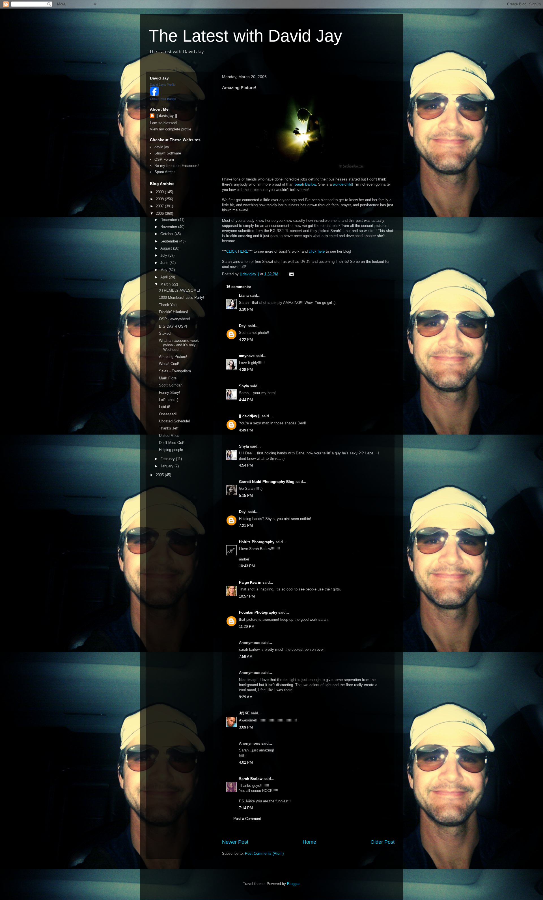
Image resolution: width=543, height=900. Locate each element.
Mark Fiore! (168, 378)
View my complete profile (170, 129)
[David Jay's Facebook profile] (154, 94)
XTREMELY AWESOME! (179, 290)
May (164, 270)
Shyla (244, 386)
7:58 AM (246, 656)
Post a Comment (247, 819)
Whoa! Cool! (169, 364)
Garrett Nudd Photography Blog (266, 482)
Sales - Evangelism (175, 371)
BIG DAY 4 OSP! (173, 326)
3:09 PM (246, 727)
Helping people (171, 450)
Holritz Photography (256, 542)
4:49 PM (246, 430)
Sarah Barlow (305, 184)
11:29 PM (247, 626)
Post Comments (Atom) (264, 853)
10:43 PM (247, 566)
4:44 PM (246, 400)
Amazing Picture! (173, 357)
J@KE (244, 713)
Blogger (293, 884)
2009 (160, 192)
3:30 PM (246, 309)
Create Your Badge (163, 98)
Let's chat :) (168, 400)
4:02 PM (246, 762)
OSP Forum (164, 159)
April (164, 277)
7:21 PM (246, 525)
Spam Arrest (164, 172)
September (169, 241)
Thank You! (168, 305)
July (164, 255)
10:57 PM (247, 596)
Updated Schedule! (174, 421)
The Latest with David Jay (245, 35)
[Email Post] (291, 274)
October (167, 234)
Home (309, 842)
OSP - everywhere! (174, 319)
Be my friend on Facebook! (176, 166)
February (168, 459)
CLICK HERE (237, 251)
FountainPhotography (258, 612)
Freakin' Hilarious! (173, 312)
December (169, 220)
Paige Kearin (250, 582)
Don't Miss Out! (171, 443)
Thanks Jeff (168, 428)
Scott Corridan (170, 385)
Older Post (382, 842)
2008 (160, 199)
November (169, 227)
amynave (247, 356)
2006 (160, 213)
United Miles (169, 435)
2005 (160, 475)
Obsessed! (168, 414)
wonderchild (342, 184)
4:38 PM (246, 370)
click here (317, 251)
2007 (160, 206)
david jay (161, 147)
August (166, 248)
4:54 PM (246, 465)
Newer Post (235, 842)
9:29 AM (246, 697)
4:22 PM (246, 340)
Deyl (243, 326)
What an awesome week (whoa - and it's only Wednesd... (179, 344)
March (166, 284)
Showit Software (167, 153)
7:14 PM (246, 808)
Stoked (165, 333)
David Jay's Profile (162, 84)
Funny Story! (169, 392)
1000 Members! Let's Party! (181, 297)
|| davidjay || (249, 416)
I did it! (164, 407)
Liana (244, 295)
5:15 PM (246, 495)
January (167, 466)
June (164, 263)
